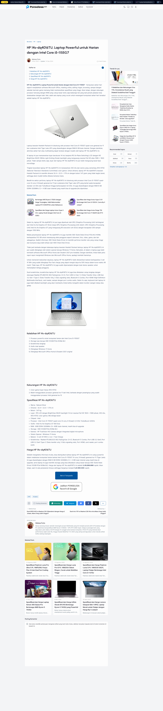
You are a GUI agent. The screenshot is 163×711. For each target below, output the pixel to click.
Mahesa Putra (40, 523)
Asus (129, 158)
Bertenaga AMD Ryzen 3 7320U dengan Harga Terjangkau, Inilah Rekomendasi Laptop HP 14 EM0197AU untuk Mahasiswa (48, 202)
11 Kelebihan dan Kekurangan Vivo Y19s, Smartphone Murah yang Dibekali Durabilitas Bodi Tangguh (123, 89)
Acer (114, 154)
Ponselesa (104, 682)
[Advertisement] (81, 24)
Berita (54, 7)
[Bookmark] (29, 504)
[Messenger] (81, 503)
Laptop (36, 496)
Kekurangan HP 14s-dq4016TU (41, 74)
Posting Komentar (41, 503)
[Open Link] (136, 7)
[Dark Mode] (125, 7)
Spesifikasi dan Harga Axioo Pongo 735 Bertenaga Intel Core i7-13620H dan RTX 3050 (90, 212)
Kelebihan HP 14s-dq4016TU (40, 71)
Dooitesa (104, 685)
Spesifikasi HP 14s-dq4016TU (41, 76)
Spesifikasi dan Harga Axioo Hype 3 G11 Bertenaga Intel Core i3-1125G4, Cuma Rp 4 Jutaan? (91, 202)
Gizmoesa (104, 680)
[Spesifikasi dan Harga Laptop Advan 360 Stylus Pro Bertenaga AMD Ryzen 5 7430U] (38, 597)
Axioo (114, 163)
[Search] (132, 7)
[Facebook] (88, 503)
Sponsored (89, 7)
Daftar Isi (32, 67)
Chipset (61, 7)
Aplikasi (80, 7)
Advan (130, 154)
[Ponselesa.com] (36, 7)
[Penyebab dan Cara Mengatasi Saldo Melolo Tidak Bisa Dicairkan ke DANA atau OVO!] (115, 109)
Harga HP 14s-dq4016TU (39, 79)
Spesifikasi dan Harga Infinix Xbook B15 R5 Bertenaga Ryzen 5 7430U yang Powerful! (66, 604)
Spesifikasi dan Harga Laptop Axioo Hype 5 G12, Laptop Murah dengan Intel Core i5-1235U (49, 212)
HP (29, 496)
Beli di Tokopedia (66, 476)
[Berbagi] (103, 503)
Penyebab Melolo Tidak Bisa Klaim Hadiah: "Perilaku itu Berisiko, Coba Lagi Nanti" (128, 116)
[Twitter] (96, 503)
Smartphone (71, 7)
